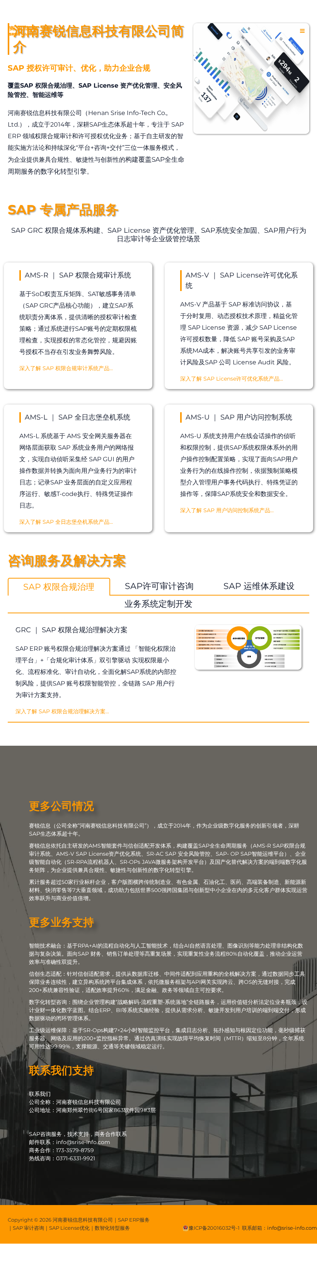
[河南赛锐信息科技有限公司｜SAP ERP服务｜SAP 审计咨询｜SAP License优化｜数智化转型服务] (23, 30)
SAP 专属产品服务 (63, 209)
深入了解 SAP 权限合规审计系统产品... (66, 368)
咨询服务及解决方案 (67, 560)
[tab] (59, 587)
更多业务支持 (61, 922)
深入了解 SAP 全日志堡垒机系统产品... (66, 521)
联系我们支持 (61, 1070)
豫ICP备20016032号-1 (214, 1228)
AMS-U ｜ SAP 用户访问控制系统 (239, 417)
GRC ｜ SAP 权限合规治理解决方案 (71, 630)
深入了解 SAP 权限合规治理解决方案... (62, 711)
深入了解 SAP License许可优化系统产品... (231, 378)
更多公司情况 (61, 805)
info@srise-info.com (292, 1228)
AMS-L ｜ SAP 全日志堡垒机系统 (77, 417)
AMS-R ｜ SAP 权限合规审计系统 (78, 275)
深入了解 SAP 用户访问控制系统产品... (227, 510)
